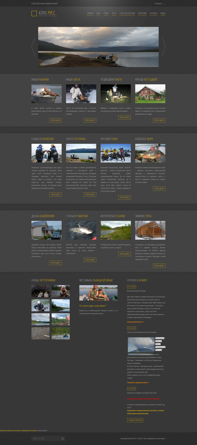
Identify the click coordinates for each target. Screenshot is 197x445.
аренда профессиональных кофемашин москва (18, 430)
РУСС (47, 13)
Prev (33, 47)
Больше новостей (135, 420)
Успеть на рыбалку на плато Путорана (142, 332)
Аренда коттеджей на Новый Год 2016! (142, 393)
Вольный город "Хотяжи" (136, 291)
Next (164, 47)
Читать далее (55, 120)
